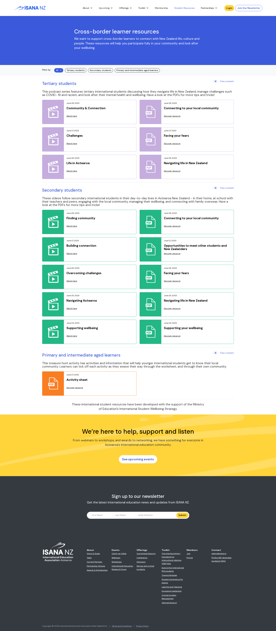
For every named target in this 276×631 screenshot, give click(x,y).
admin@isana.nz (218, 553)
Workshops (117, 562)
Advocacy (141, 562)
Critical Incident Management (169, 597)
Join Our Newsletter (248, 8)
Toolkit (141, 8)
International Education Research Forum (122, 568)
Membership (161, 8)
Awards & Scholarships (97, 570)
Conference (142, 557)
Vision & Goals (93, 553)
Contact (216, 550)
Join (188, 553)
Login (229, 8)
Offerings (124, 8)
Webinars (116, 557)
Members (192, 550)
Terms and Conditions (122, 626)
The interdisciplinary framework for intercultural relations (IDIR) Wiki (171, 558)
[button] (88, 8)
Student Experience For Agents (172, 581)
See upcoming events (138, 459)
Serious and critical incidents (145, 568)
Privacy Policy (142, 626)
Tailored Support (169, 602)
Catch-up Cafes (119, 553)
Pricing (190, 557)
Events (115, 550)
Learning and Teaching (172, 587)
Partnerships (207, 8)
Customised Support (146, 553)
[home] (30, 8)
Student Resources (184, 8)
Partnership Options (96, 566)
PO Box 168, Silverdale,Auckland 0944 (221, 559)
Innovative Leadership (172, 591)
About (86, 8)
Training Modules (169, 575)
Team (89, 557)
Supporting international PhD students (173, 569)
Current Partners (94, 562)
